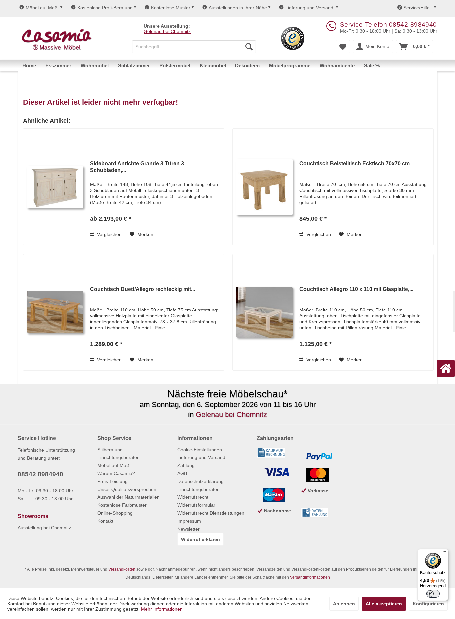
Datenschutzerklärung (200, 481)
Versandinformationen (310, 577)
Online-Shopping (115, 513)
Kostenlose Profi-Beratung (105, 7)
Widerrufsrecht (192, 497)
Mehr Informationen (162, 609)
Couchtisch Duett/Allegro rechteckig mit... (142, 289)
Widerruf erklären (200, 539)
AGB (182, 473)
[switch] (433, 594)
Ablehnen (344, 603)
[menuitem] (194, 46)
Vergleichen (109, 234)
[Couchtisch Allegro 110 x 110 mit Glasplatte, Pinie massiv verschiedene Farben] (264, 312)
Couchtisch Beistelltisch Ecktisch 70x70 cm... (356, 163)
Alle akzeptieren (384, 603)
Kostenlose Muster (170, 7)
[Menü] (444, 553)
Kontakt (105, 521)
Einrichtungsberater (118, 457)
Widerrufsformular (196, 505)
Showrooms (33, 516)
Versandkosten (121, 569)
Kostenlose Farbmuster (122, 505)
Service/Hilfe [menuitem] (416, 7)
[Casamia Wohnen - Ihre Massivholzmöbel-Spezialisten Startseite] (56, 40)
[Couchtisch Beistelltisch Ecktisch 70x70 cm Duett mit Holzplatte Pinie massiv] (264, 186)
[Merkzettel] (343, 46)
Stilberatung (110, 449)
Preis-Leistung (112, 481)
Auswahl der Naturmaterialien (128, 497)
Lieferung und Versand (309, 7)
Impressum (189, 521)
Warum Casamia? (116, 473)
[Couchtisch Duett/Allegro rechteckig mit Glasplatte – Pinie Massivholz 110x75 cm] (55, 312)
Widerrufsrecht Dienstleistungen (210, 513)
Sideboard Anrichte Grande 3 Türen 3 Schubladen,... (137, 167)
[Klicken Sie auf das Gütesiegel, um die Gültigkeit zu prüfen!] (292, 38)
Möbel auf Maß (42, 7)
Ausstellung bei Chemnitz (44, 527)
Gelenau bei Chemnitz (167, 31)
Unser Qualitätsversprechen (126, 489)
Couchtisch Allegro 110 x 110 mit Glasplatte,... (356, 289)
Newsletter (188, 529)
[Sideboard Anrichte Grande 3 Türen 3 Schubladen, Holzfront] (55, 186)
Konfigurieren (428, 603)
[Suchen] (249, 46)
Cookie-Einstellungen (199, 449)
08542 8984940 (40, 474)
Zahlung (186, 465)
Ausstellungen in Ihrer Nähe (238, 7)
